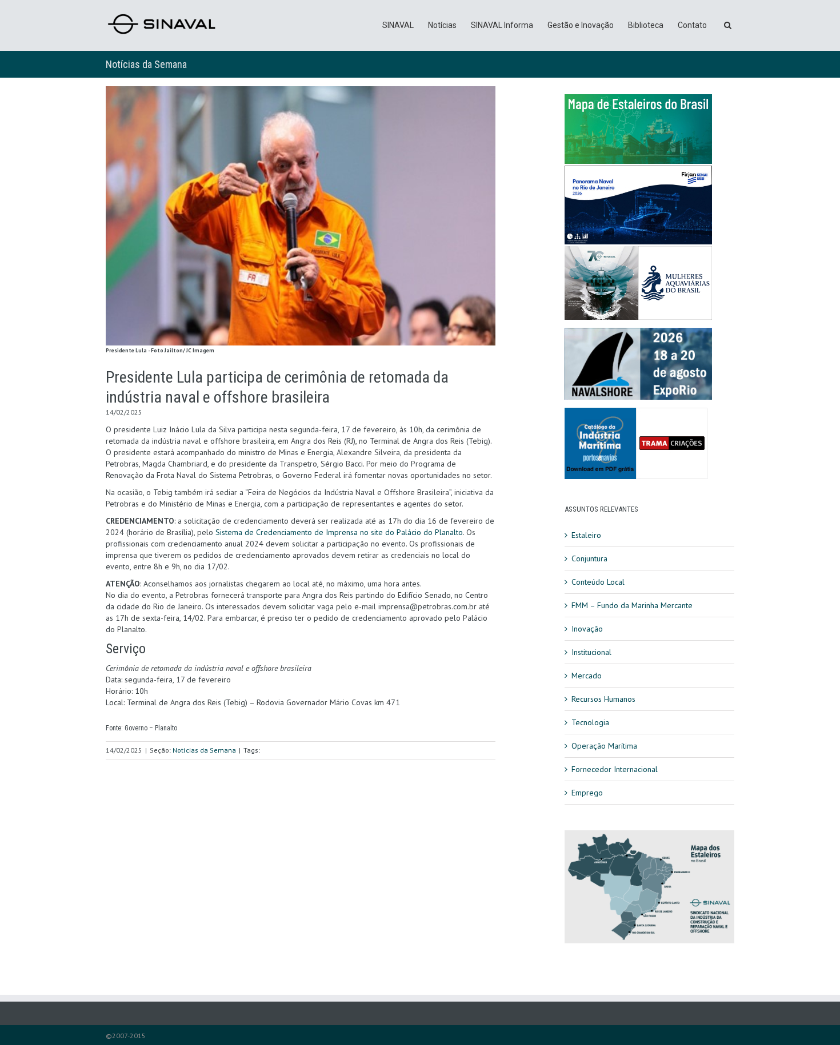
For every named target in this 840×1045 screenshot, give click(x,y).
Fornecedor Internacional (614, 769)
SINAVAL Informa (502, 25)
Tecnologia (590, 722)
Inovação (587, 629)
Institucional (591, 652)
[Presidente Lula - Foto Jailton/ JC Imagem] (300, 215)
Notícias (442, 25)
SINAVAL (398, 25)
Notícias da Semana (146, 64)
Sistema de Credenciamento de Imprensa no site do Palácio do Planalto (339, 532)
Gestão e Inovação (580, 25)
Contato (692, 25)
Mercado (586, 675)
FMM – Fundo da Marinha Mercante (632, 605)
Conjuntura (589, 558)
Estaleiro (586, 535)
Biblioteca (645, 25)
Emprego (587, 792)
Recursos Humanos (603, 699)
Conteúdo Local (598, 582)
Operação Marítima (604, 746)
